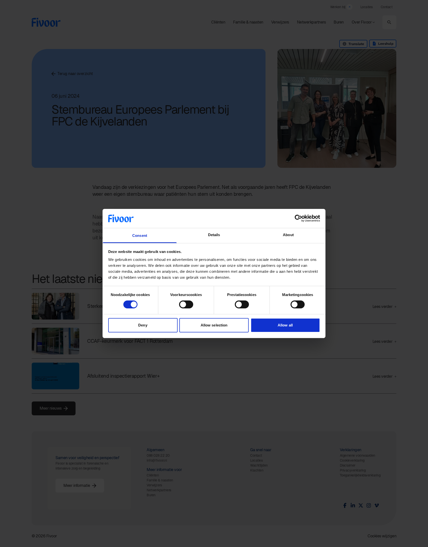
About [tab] (288, 235)
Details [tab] (214, 235)
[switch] (186, 304)
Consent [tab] (139, 235)
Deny (142, 325)
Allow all (285, 325)
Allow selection (214, 325)
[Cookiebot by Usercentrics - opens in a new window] (298, 218)
